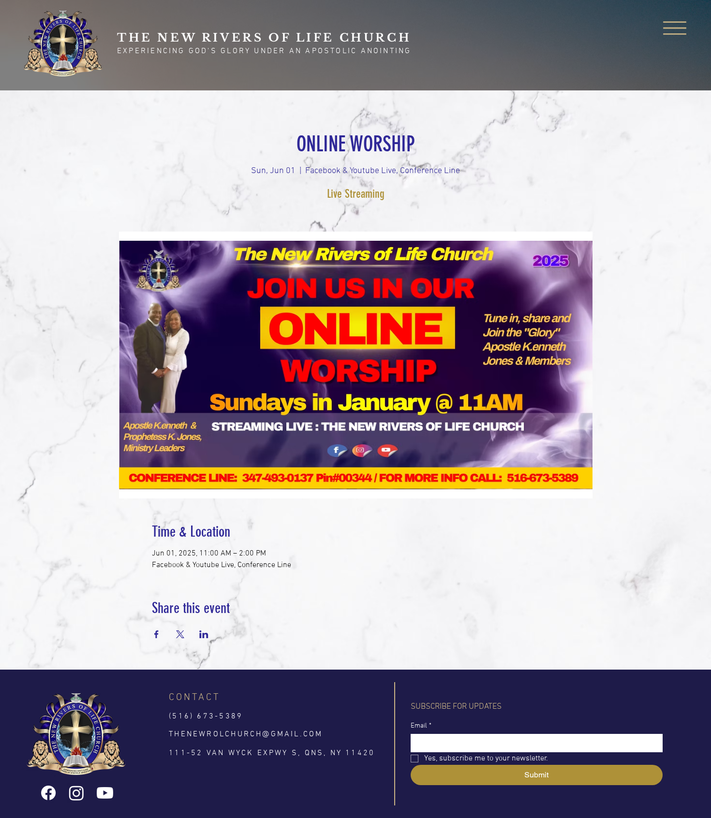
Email (421, 726)
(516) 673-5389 (206, 716)
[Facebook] (48, 793)
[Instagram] (76, 793)
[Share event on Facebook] (156, 634)
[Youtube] (105, 793)
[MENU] (675, 27)
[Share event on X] (180, 634)
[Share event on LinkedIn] (203, 634)
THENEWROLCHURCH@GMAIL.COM (246, 734)
